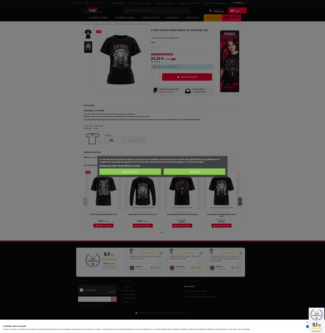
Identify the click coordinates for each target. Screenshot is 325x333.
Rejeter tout (130, 171)
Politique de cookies (108, 165)
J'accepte (194, 171)
